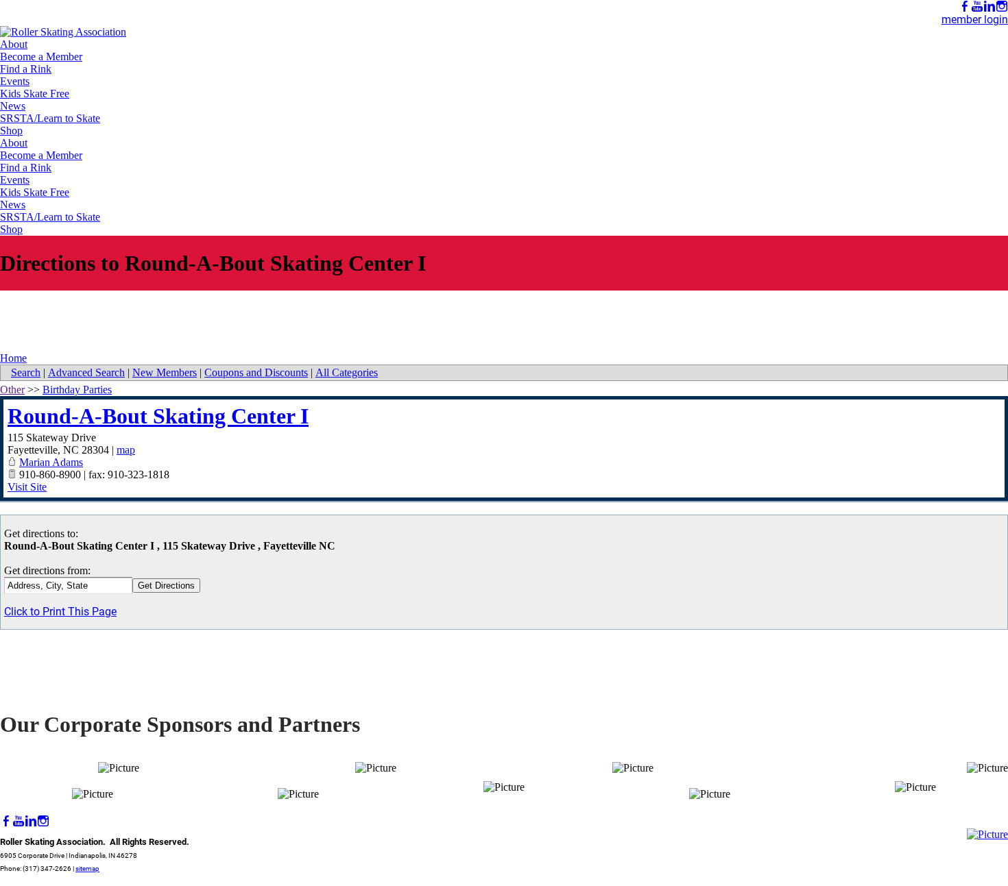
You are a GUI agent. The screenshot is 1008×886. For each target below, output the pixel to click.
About (13, 44)
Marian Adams (51, 462)
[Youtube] (977, 6)
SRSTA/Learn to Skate (50, 118)
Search (25, 372)
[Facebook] (964, 6)
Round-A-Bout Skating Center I (158, 416)
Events (14, 81)
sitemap (87, 868)
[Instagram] (1001, 6)
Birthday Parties (77, 389)
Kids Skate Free (34, 93)
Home (13, 358)
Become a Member (41, 56)
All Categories (346, 372)
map (126, 450)
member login (974, 19)
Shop (11, 130)
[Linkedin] (989, 6)
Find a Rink (25, 69)
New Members (164, 372)
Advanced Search (86, 372)
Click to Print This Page (60, 611)
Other (12, 389)
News (12, 106)
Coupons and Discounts (256, 372)
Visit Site (27, 487)
